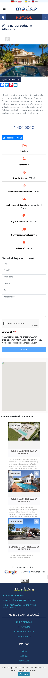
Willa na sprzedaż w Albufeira (24, 452)
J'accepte (23, 674)
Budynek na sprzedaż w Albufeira (24, 548)
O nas (24, 651)
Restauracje (24, 627)
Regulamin (24, 661)
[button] (3, 60)
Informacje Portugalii (24, 632)
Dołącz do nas (24, 637)
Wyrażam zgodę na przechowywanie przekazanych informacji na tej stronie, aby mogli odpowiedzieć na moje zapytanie (22, 340)
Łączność (24, 656)
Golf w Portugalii (24, 622)
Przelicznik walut (13, 138)
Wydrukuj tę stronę (10, 79)
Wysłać (24, 349)
